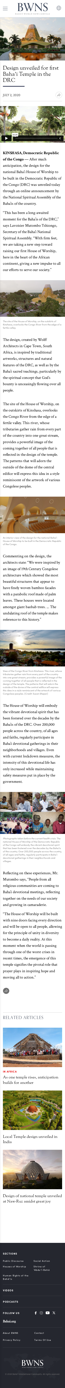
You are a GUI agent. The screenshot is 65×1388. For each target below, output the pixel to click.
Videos (8, 1290)
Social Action (42, 1260)
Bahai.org (9, 1321)
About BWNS (10, 1332)
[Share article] (59, 95)
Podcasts (10, 1301)
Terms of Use (42, 1339)
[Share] (6, 991)
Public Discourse (13, 1260)
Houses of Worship (14, 1266)
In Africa (10, 1071)
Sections (10, 1253)
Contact (39, 1332)
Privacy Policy (11, 1339)
